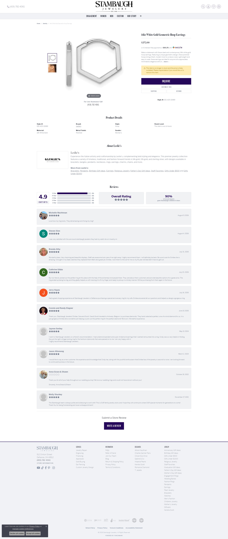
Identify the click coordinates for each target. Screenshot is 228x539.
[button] (203, 7)
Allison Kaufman (141, 450)
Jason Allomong (56, 351)
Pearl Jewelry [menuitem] (169, 490)
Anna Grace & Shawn (58, 372)
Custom (120, 16)
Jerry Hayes (54, 290)
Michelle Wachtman (58, 212)
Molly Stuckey (55, 394)
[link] (16, 7)
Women (103, 16)
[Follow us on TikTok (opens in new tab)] (42, 467)
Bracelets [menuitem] (167, 493)
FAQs (107, 450)
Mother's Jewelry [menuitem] (170, 504)
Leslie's (78, 126)
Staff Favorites (157, 171)
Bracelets (75, 171)
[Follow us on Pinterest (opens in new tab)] (49, 467)
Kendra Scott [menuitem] (169, 510)
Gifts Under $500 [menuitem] (170, 456)
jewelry (45, 23)
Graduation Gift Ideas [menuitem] (172, 467)
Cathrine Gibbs (56, 269)
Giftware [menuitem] (167, 507)
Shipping (154, 91)
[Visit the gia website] (88, 520)
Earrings (110, 171)
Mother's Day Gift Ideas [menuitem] (173, 473)
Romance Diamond (142, 467)
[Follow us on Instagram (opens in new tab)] (53, 467)
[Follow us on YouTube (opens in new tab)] (38, 467)
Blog (107, 459)
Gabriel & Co (139, 459)
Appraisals (80, 459)
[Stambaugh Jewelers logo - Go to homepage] (114, 6)
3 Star (54, 198)
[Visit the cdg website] (134, 520)
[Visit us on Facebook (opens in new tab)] (46, 467)
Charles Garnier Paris (143, 453)
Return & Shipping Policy (114, 462)
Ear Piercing (80, 464)
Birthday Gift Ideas (97, 171)
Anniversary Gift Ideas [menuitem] (172, 450)
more (166, 62)
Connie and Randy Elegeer (61, 308)
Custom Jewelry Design (85, 467)
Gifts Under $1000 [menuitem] (171, 459)
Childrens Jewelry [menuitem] (170, 501)
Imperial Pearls (140, 462)
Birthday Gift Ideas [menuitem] (171, 453)
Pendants (84, 171)
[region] (93, 63)
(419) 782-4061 (93, 104)
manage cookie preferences (22, 529)
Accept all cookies (33, 533)
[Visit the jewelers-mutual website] (124, 520)
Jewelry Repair (81, 450)
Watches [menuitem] (167, 496)
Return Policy (90, 528)
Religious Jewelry (121, 171)
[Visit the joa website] (113, 520)
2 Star (54, 200)
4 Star (54, 196)
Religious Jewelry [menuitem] (170, 462)
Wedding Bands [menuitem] (170, 479)
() (93, 193)
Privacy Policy (110, 464)
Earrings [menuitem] (167, 487)
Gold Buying (80, 462)
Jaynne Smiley (55, 328)
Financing (79, 456)
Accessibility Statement (134, 528)
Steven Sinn (54, 231)
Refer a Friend (110, 453)
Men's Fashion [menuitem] (169, 499)
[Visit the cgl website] (141, 520)
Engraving (79, 453)
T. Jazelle (138, 470)
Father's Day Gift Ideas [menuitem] (172, 470)
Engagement (91, 16)
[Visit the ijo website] (97, 520)
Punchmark (118, 535)
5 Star (54, 193)
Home (38, 23)
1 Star (54, 203)
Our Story (131, 16)
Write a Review (114, 426)
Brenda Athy (54, 249)
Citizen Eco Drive (141, 456)
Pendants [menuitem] (167, 484)
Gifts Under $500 (172, 171)
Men (111, 16)
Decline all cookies (17, 533)
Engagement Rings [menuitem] (171, 476)
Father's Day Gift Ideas (140, 171)
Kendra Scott (140, 464)
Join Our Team (110, 456)
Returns (179, 91)
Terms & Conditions (112, 467)
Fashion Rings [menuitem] (169, 482)
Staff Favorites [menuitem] (169, 464)
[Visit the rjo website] (106, 520)
